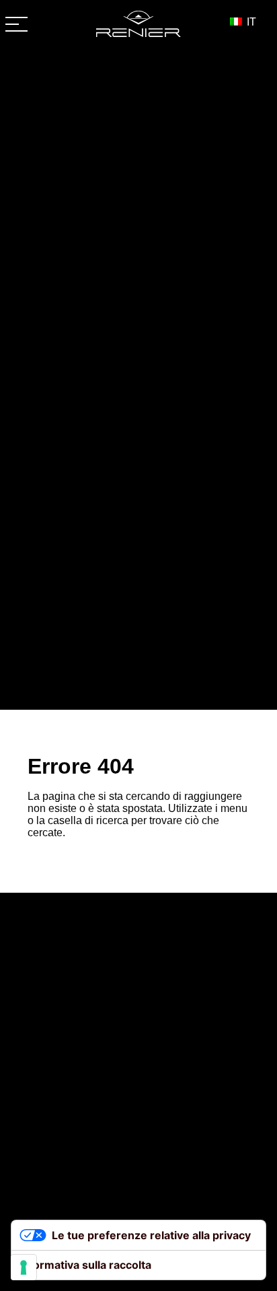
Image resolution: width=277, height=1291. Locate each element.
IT (250, 22)
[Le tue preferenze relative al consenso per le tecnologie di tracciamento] (23, 1267)
